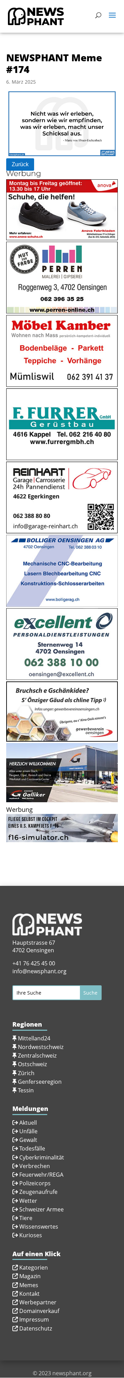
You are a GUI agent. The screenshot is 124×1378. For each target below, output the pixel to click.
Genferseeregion (40, 1081)
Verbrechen (34, 1166)
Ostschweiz (32, 1064)
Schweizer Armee (41, 1209)
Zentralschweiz (37, 1055)
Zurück (20, 164)
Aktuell (28, 1122)
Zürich (26, 1073)
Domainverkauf (39, 1311)
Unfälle (28, 1131)
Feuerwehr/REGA (40, 1174)
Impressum (34, 1319)
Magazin (30, 1276)
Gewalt (28, 1140)
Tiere (25, 1218)
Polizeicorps (35, 1183)
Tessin (26, 1090)
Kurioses (30, 1235)
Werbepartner (37, 1302)
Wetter (28, 1201)
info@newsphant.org (39, 971)
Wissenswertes (38, 1226)
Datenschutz (35, 1328)
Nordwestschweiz (40, 1047)
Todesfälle (32, 1148)
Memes (28, 1285)
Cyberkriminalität (41, 1157)
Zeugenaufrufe (38, 1192)
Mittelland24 (34, 1038)
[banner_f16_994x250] (62, 838)
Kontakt (29, 1293)
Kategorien (33, 1267)
